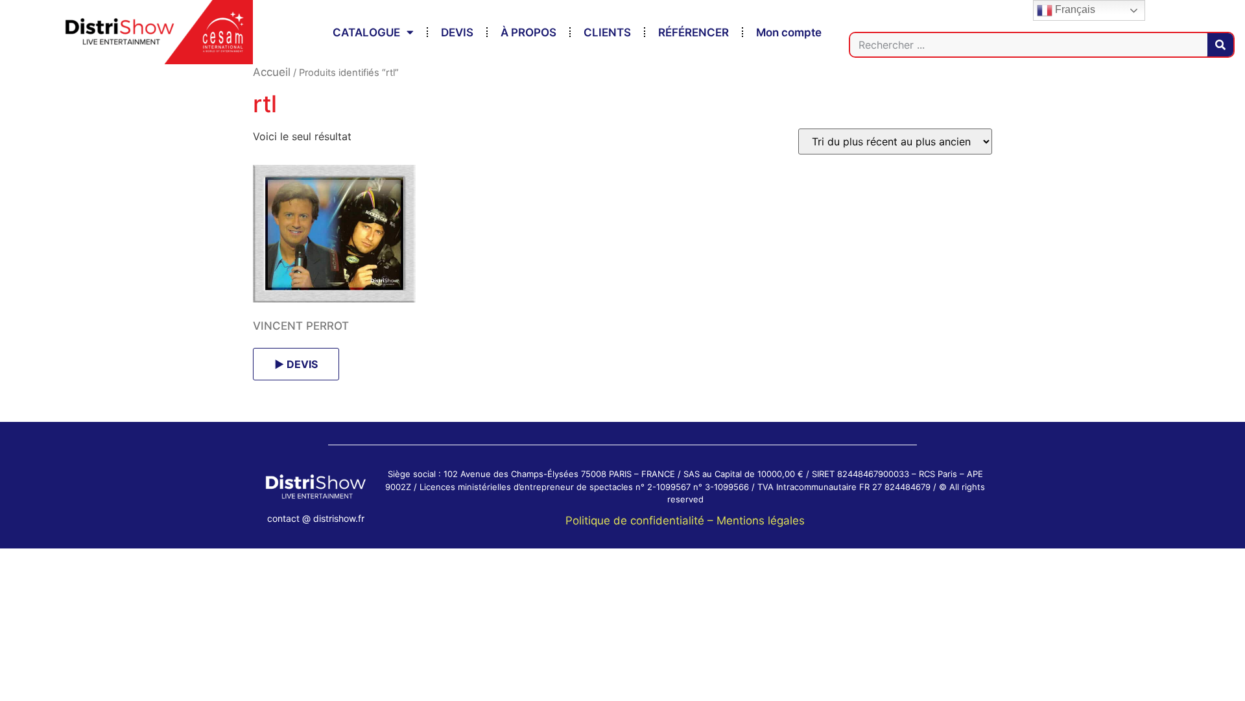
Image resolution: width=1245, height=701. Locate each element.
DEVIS (457, 32)
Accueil (271, 72)
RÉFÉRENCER (693, 32)
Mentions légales (761, 520)
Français (1073, 9)
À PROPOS (528, 32)
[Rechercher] (1220, 44)
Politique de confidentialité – (641, 520)
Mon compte (789, 32)
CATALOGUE (366, 32)
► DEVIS (296, 364)
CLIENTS (607, 32)
